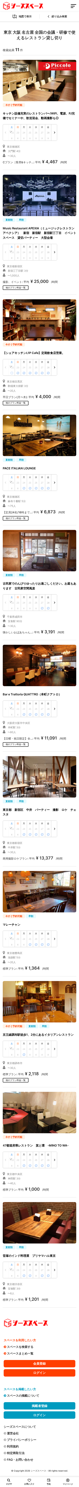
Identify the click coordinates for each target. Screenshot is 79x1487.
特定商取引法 (16, 1453)
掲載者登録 (39, 1406)
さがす (9, 1484)
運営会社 (13, 1433)
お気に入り (29, 1484)
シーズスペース (38, 1470)
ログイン (39, 1373)
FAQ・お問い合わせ (20, 1459)
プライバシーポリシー (21, 1440)
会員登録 (39, 1363)
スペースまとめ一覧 (20, 1353)
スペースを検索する (20, 1347)
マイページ (68, 1484)
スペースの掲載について (23, 1395)
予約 (49, 1484)
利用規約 (13, 1446)
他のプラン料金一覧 (16, 287)
